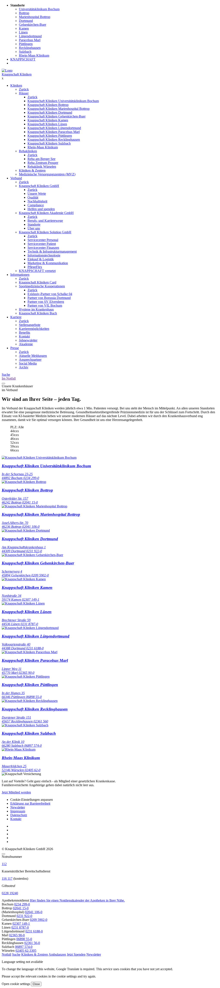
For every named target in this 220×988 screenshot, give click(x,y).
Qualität (33, 197)
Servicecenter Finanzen (43, 247)
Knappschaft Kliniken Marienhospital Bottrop (59, 108)
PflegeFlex (35, 267)
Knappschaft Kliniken (17, 74)
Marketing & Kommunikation (48, 263)
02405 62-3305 (25, 950)
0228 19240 (10, 893)
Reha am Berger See (41, 159)
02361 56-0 (32, 943)
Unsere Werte (37, 193)
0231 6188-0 (34, 931)
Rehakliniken (28, 151)
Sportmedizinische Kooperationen (42, 286)
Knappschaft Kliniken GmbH (39, 186)
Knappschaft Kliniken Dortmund (50, 112)
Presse (14, 348)
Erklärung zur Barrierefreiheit (30, 803)
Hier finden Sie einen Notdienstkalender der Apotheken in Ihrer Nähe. (77, 900)
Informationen (19, 274)
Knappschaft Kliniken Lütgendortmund (54, 128)
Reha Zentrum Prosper (43, 162)
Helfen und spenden (41, 209)
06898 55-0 (24, 939)
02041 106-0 (33, 912)
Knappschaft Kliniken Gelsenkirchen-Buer (57, 116)
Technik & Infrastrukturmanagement (52, 251)
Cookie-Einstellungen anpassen (31, 799)
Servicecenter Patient (42, 244)
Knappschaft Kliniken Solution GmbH (45, 232)
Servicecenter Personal (43, 240)
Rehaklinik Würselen (42, 166)
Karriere (15, 317)
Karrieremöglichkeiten (34, 328)
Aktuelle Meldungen (33, 355)
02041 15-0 (21, 908)
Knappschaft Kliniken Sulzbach (49, 143)
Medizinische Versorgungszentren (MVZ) (47, 174)
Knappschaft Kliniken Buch (38, 313)
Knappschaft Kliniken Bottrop (48, 105)
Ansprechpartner (30, 359)
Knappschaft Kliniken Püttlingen (50, 135)
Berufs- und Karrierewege (45, 220)
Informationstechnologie (44, 255)
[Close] (3, 854)
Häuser (24, 93)
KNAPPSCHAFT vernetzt (37, 271)
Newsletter (17, 807)
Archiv (23, 367)
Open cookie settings (16, 984)
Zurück (24, 89)
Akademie (26, 344)
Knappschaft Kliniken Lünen (47, 124)
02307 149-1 (21, 923)
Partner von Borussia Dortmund (49, 298)
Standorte (34, 224)
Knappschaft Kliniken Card (37, 282)
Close (36, 984)
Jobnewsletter (28, 340)
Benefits (24, 332)
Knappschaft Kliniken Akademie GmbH (46, 213)
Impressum (17, 811)
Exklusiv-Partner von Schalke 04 (50, 294)
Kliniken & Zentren (32, 170)
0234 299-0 (22, 904)
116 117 (7, 878)
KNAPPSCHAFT (22, 59)
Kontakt (24, 336)
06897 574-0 (23, 947)
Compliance (36, 205)
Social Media (28, 363)
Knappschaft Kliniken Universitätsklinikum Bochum (63, 101)
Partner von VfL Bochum (45, 305)
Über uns (34, 228)
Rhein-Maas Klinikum (43, 147)
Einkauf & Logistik (41, 259)
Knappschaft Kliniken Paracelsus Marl (54, 132)
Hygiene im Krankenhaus (36, 309)
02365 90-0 (17, 935)
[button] (6, 954)
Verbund (16, 178)
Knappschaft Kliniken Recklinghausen (54, 139)
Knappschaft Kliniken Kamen (48, 120)
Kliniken (16, 85)
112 (4, 864)
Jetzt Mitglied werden (16, 792)
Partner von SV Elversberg (46, 301)
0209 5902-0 (38, 920)
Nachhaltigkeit (37, 201)
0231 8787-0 (20, 927)
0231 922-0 (24, 916)
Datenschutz (18, 815)
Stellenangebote (29, 325)
